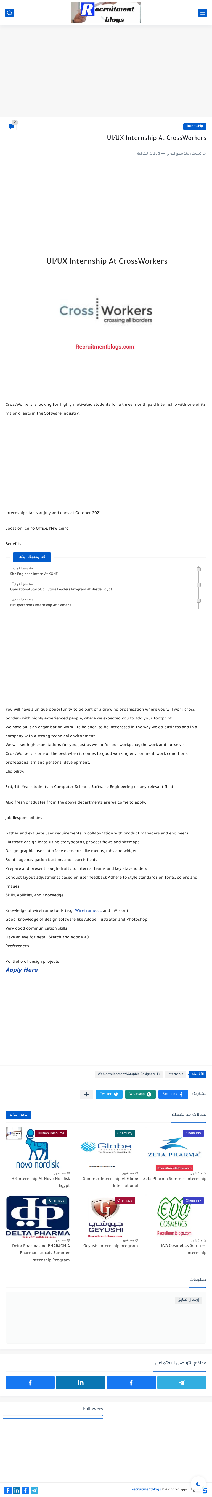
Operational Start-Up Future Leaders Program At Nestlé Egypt (61, 590)
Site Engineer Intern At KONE (34, 574)
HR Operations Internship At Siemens (40, 606)
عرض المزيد (18, 1115)
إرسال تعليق (188, 1300)
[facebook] (131, 1382)
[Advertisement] (106, 74)
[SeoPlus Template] (204, 1490)
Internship (195, 126)
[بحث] (9, 13)
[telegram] (181, 1382)
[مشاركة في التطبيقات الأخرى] (86, 1094)
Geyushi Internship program (110, 1246)
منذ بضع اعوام (23, 568)
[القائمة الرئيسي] (202, 13)
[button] (173, 1094)
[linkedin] (80, 1382)
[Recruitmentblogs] (106, 12)
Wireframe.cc (88, 911)
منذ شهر (196, 1173)
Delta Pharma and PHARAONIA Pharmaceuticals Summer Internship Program (41, 1253)
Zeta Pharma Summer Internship (174, 1179)
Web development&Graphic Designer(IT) (129, 1074)
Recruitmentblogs (146, 1490)
